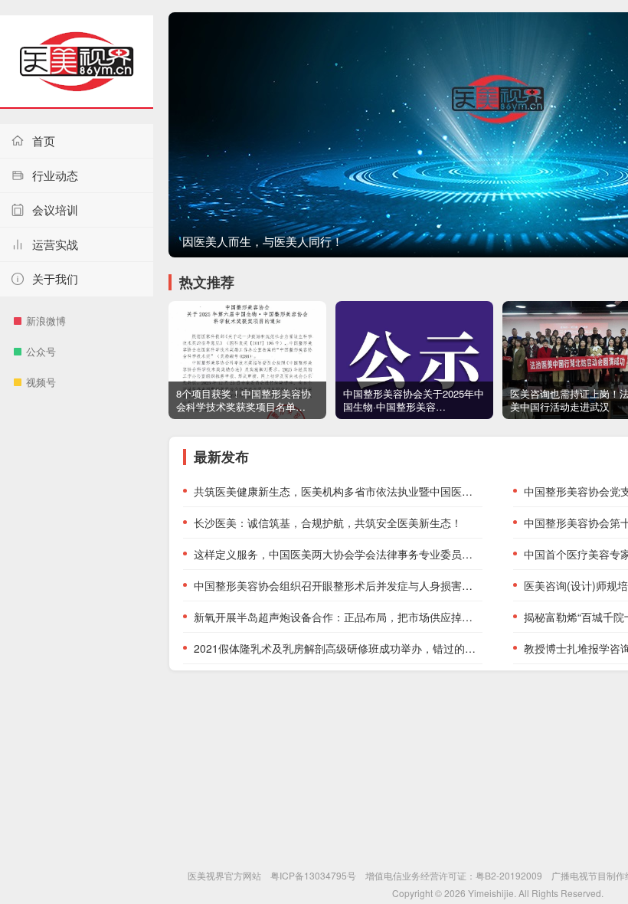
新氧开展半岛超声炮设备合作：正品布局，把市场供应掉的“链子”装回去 (338, 616)
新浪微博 (46, 320)
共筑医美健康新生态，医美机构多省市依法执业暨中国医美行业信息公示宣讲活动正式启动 (338, 491)
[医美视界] (76, 62)
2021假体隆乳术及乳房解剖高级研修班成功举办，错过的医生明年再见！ (338, 648)
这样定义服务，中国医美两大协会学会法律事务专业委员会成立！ (338, 554)
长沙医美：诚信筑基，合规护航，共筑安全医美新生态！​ (328, 522)
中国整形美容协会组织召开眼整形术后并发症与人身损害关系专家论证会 (338, 585)
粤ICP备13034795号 (313, 875)
